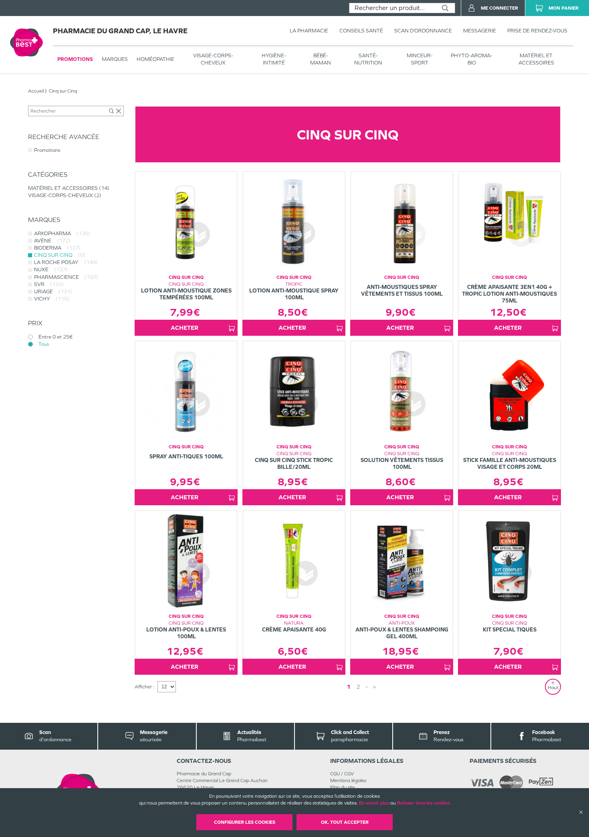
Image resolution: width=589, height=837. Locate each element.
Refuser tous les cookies (423, 803)
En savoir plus (374, 803)
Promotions (75, 59)
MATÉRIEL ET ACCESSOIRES (536, 59)
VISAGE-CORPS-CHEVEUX (213, 59)
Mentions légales (348, 780)
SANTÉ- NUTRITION (368, 59)
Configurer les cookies (244, 822)
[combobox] (392, 8)
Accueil (36, 91)
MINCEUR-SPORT (420, 59)
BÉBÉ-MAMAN (320, 59)
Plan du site (342, 787)
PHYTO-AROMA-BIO (471, 59)
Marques (115, 59)
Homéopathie (155, 59)
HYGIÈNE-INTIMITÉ (274, 59)
